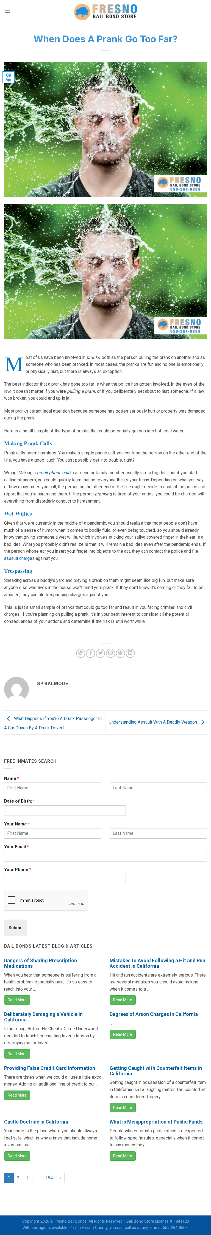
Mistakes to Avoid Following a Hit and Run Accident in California (157, 963)
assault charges (19, 558)
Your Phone (17, 869)
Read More (17, 1000)
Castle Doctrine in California (36, 1122)
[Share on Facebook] (90, 653)
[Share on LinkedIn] (130, 653)
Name (11, 778)
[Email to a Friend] (110, 653)
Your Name (17, 824)
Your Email (16, 846)
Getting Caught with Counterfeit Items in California (156, 1070)
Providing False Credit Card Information (49, 1068)
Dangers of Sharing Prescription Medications (40, 963)
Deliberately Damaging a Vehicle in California (43, 1017)
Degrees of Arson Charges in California (154, 1014)
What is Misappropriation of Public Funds (156, 1122)
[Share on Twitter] (100, 653)
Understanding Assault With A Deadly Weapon (153, 722)
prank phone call (53, 472)
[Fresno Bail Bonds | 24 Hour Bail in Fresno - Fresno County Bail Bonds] (105, 12)
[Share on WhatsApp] (80, 653)
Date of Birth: (19, 801)
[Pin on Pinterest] (120, 653)
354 (49, 1178)
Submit (16, 927)
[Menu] (7, 12)
